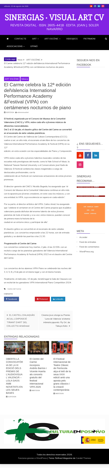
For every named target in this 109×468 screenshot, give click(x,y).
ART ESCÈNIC (51, 38)
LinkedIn (59, 299)
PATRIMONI (89, 38)
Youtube (91, 6)
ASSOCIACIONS (15, 46)
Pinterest (43, 299)
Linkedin (98, 6)
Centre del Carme (14, 289)
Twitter (28, 299)
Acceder (83, 237)
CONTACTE (20, 38)
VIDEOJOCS (72, 38)
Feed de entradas (87, 242)
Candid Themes (83, 458)
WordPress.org (86, 251)
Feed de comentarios (89, 246)
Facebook (95, 6)
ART (34, 38)
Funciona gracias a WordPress (32, 458)
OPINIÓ (34, 46)
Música (24, 79)
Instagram (102, 6)
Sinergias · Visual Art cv (54, 17)
